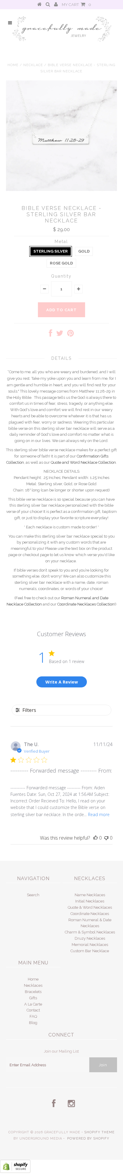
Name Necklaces (90, 895)
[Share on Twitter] (59, 334)
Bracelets (33, 991)
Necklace (33, 65)
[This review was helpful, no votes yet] (95, 838)
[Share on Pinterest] (70, 334)
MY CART (76, 4)
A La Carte (33, 1004)
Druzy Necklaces (90, 938)
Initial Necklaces (89, 901)
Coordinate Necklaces (89, 913)
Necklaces (33, 985)
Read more (99, 814)
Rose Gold (61, 263)
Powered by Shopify (88, 1138)
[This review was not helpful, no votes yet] (106, 838)
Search (33, 895)
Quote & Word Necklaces (90, 907)
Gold (84, 251)
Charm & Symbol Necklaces (90, 932)
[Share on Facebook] (50, 334)
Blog (33, 1022)
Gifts (33, 998)
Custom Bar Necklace (89, 951)
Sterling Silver (50, 251)
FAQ (33, 1016)
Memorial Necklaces (90, 944)
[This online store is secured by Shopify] (15, 1171)
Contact (33, 1010)
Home (13, 65)
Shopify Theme (99, 1132)
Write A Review (61, 682)
